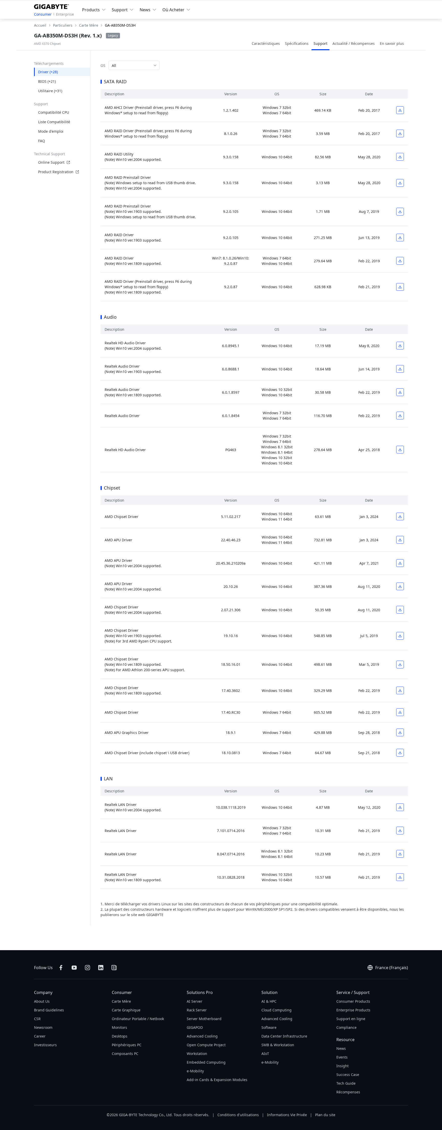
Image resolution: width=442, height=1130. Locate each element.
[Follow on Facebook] (61, 967)
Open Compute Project (206, 1044)
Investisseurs (45, 1044)
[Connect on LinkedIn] (101, 967)
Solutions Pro (200, 992)
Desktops (119, 1036)
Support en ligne (350, 1018)
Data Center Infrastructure (284, 1036)
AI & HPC (269, 1001)
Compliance (346, 1027)
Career (40, 1036)
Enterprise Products (353, 1010)
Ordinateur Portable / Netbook (138, 1018)
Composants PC (125, 1053)
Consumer (43, 14)
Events (342, 1057)
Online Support (51, 162)
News (341, 1048)
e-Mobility (195, 1071)
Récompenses (348, 1092)
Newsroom (43, 1027)
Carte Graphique (126, 1010)
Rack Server (197, 1010)
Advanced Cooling (202, 1036)
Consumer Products (353, 1001)
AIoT (265, 1053)
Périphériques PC (126, 1044)
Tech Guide (346, 1083)
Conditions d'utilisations (238, 1114)
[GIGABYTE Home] (52, 5)
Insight (342, 1065)
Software (269, 1027)
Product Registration (55, 171)
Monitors (119, 1027)
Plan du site (325, 1114)
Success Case (347, 1074)
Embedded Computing (206, 1062)
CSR (37, 1018)
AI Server (194, 1001)
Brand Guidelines (49, 1010)
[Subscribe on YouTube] (74, 967)
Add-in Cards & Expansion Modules (217, 1079)
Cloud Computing (276, 1010)
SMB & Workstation (277, 1044)
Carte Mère (121, 1001)
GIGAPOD (195, 1027)
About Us (42, 1001)
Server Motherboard (204, 1018)
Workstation (197, 1053)
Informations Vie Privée (287, 1114)
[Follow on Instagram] (87, 967)
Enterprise (65, 14)
